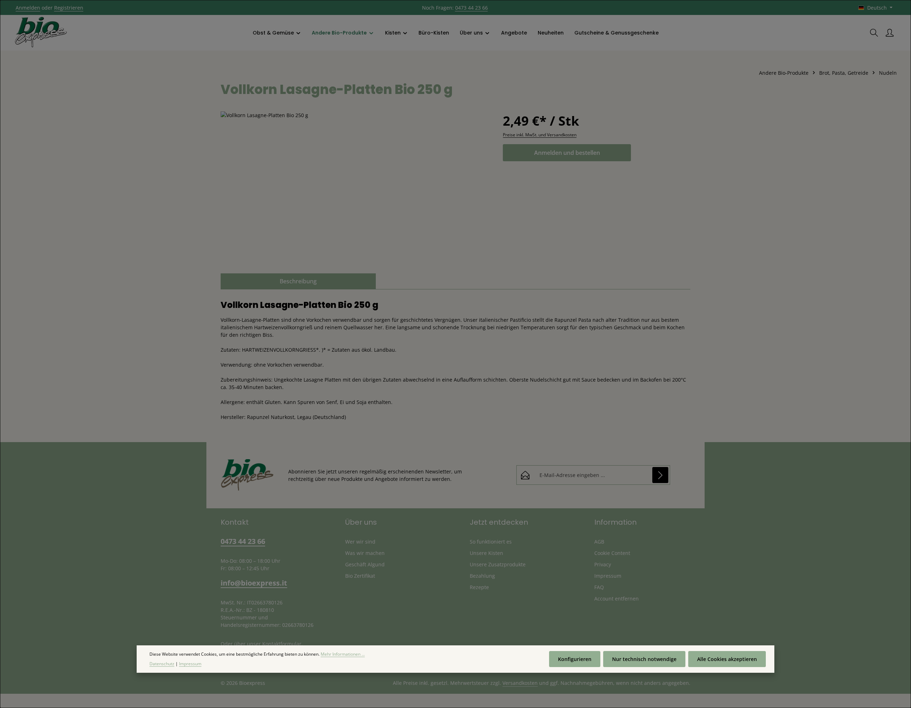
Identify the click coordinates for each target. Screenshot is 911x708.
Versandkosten (520, 683)
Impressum (607, 575)
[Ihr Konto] (890, 33)
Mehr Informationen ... (343, 654)
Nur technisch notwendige (644, 659)
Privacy (602, 564)
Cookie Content (612, 553)
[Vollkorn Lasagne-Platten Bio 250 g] (355, 187)
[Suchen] (874, 33)
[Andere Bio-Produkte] (343, 33)
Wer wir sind (360, 541)
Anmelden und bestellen (567, 153)
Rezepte (479, 587)
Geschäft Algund (365, 564)
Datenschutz (161, 663)
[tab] (298, 281)
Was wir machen (365, 553)
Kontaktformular (281, 643)
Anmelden (28, 7)
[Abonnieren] (660, 475)
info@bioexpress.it (254, 583)
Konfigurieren (574, 659)
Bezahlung (482, 575)
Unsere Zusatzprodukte (498, 564)
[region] (355, 187)
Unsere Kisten (486, 553)
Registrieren (68, 7)
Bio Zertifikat (360, 575)
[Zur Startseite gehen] (41, 33)
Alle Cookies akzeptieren (727, 659)
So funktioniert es (491, 541)
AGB (599, 541)
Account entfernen (616, 598)
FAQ (599, 587)
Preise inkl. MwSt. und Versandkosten (539, 135)
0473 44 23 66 (471, 7)
